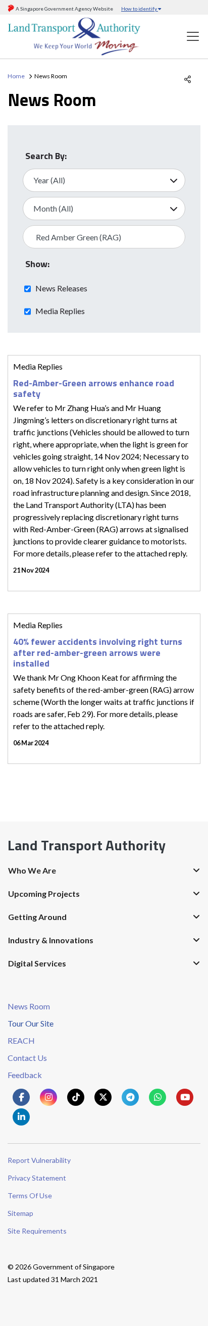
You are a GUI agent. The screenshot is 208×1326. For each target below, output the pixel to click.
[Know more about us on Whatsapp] (157, 1097)
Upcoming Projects (44, 893)
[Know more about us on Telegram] (130, 1097)
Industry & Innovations (50, 940)
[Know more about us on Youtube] (184, 1097)
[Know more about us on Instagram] (48, 1097)
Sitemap (20, 1213)
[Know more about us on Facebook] (21, 1097)
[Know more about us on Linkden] (21, 1117)
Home (16, 76)
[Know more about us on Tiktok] (75, 1097)
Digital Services (37, 963)
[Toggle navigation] (192, 36)
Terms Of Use (30, 1195)
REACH (21, 1040)
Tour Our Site (31, 1023)
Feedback (25, 1075)
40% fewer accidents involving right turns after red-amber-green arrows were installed (97, 652)
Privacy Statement (37, 1178)
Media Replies (60, 310)
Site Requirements (37, 1231)
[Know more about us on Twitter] (103, 1097)
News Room (29, 1006)
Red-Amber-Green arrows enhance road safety (93, 388)
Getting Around (37, 917)
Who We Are (32, 870)
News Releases (61, 287)
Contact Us (27, 1057)
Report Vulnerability (39, 1160)
